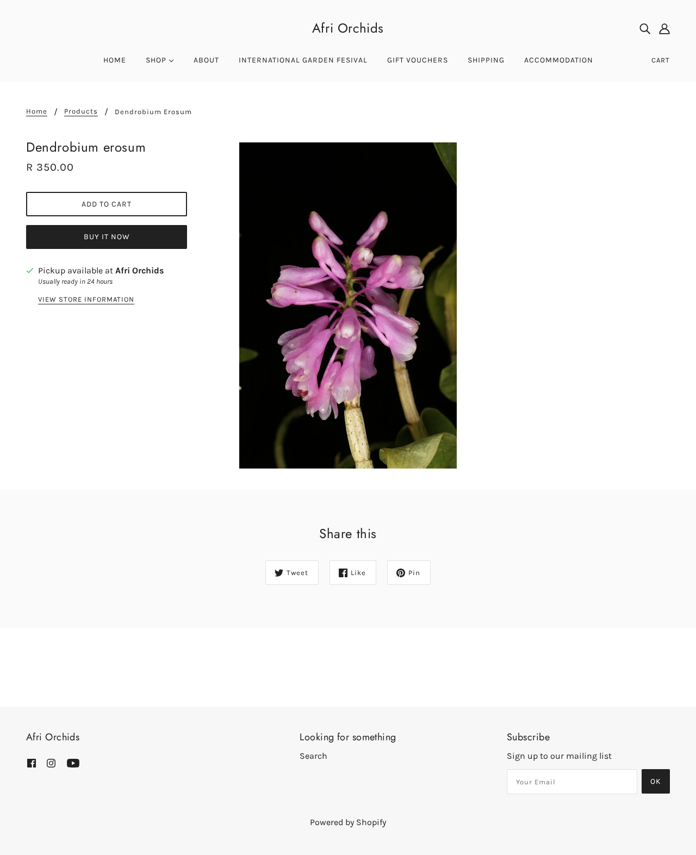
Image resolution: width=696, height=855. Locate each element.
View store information (86, 299)
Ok (655, 781)
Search (313, 756)
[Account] (664, 28)
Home (36, 111)
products (81, 111)
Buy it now (107, 236)
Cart (660, 60)
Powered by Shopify (348, 822)
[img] (645, 28)
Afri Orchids (348, 28)
